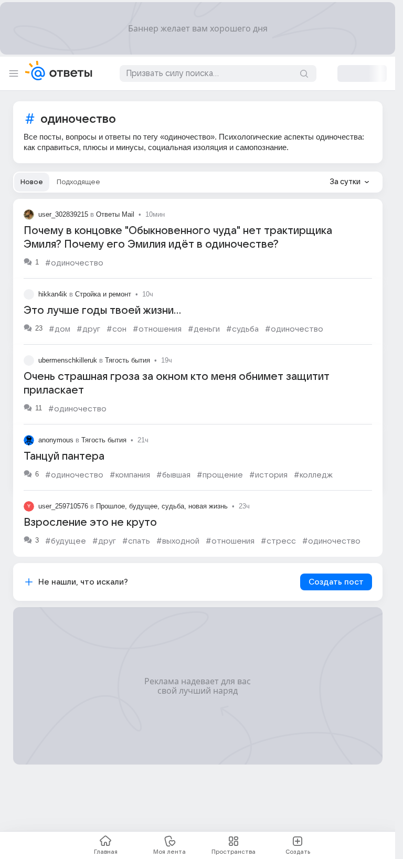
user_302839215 (63, 214)
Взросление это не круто (90, 522)
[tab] (31, 182)
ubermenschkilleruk (67, 360)
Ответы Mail (115, 214)
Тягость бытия (127, 360)
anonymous (55, 440)
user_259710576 (63, 506)
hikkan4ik (52, 294)
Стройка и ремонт (103, 294)
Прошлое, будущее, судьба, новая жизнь (162, 506)
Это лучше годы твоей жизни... (102, 310)
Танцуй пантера (64, 456)
